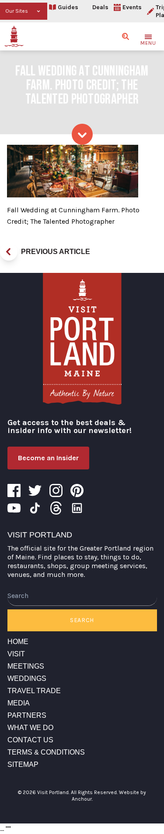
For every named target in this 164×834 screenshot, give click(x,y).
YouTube (14, 508)
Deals (100, 7)
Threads (56, 508)
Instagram (56, 490)
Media (18, 703)
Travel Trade (34, 690)
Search (82, 620)
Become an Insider (48, 458)
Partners (26, 715)
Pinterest (77, 490)
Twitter (35, 490)
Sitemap (22, 764)
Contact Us (30, 740)
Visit (16, 654)
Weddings (26, 678)
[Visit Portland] (14, 36)
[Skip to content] (82, 134)
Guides (68, 7)
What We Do (30, 727)
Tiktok (35, 508)
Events (132, 7)
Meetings (25, 666)
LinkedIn (77, 508)
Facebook (14, 490)
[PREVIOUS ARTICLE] (8, 252)
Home (17, 641)
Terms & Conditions (46, 752)
